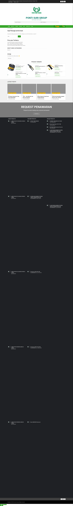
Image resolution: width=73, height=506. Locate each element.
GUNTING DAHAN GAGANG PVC (40, 66)
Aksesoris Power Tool (19, 71)
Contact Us (28, 26)
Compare (24, 69)
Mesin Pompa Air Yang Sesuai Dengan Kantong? (15, 44)
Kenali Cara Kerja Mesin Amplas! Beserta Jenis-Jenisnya (16, 45)
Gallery (20, 26)
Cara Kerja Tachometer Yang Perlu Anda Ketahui (15, 42)
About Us (12, 26)
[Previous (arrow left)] (0, 505)
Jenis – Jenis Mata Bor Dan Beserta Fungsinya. (14, 43)
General (21, 72)
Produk (16, 26)
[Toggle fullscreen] (4, 504)
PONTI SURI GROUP (36, 17)
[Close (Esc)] (0, 504)
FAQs (32, 26)
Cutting (23, 65)
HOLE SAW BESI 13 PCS (19, 66)
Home (9, 26)
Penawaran (36, 113)
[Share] (2, 504)
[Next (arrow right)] (2, 505)
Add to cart (18, 69)
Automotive (37, 65)
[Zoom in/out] (6, 504)
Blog (24, 26)
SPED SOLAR (57, 72)
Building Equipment (19, 65)
